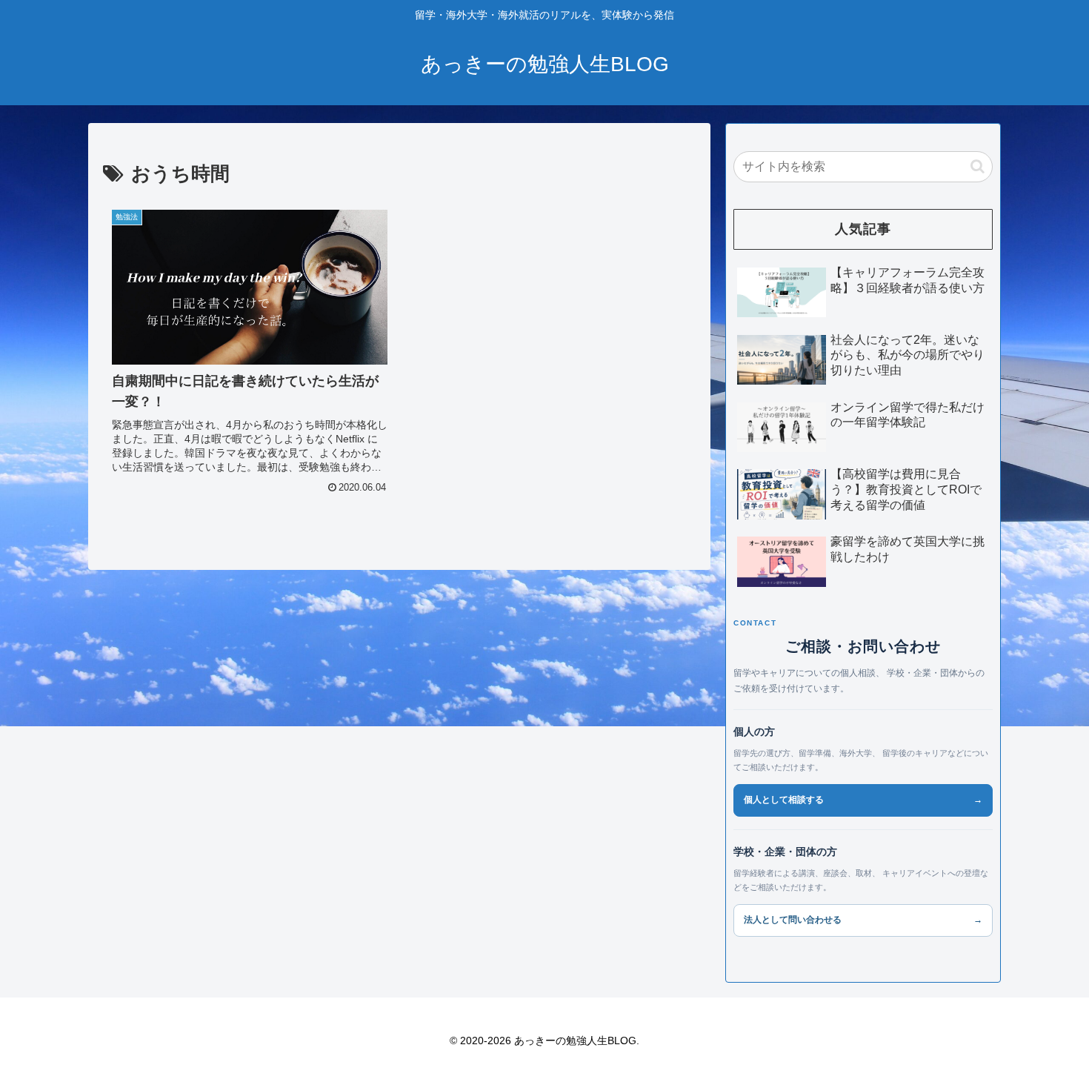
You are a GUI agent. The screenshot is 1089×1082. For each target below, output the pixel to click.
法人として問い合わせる (863, 920)
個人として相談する (863, 799)
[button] (977, 166)
